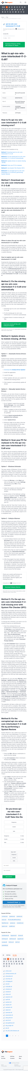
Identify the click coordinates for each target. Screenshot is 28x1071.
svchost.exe (4, 916)
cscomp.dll (4, 942)
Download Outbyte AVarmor (12, 587)
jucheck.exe (19, 916)
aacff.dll (8, 999)
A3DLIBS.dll (9, 986)
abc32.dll (8, 1020)
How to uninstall (17, 1065)
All (3, 955)
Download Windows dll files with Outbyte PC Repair (12, 44)
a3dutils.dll (9, 989)
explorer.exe (12, 916)
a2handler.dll (9, 976)
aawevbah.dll (9, 1015)
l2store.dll (20, 935)
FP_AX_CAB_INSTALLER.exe (14, 919)
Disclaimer (16, 1064)
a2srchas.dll (9, 978)
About (20, 1056)
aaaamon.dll (9, 997)
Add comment (9, 876)
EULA (5, 330)
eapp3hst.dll (20, 938)
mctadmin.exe (20, 923)
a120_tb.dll (8, 971)
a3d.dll (7, 984)
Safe (14, 831)
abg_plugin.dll (9, 1025)
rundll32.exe (12, 926)
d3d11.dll (17, 942)
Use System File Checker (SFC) (13, 168)
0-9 (3, 7)
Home (2, 17)
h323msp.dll (5, 938)
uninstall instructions (7, 906)
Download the (14, 369)
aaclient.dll (8, 1002)
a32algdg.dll (9, 981)
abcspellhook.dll (10, 1023)
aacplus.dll (8, 1004)
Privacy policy (4, 1065)
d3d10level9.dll (5, 935)
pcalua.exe (12, 923)
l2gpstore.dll (13, 935)
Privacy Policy (9, 330)
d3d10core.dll (12, 938)
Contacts (12, 1058)
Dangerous (14, 822)
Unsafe (14, 826)
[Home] (6, 2)
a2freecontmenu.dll (11, 973)
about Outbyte (17, 329)
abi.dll (7, 1028)
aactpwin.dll (9, 1007)
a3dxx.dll (8, 994)
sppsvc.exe (4, 926)
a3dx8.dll (8, 991)
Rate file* (13, 852)
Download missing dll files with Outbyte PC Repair (12, 324)
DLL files (3, 1058)
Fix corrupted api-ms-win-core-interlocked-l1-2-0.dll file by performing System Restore (13, 172)
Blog (20, 1058)
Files (7, 17)
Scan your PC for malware (11, 165)
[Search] (20, 2)
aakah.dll (8, 1010)
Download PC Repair (13, 902)
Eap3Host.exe (5, 923)
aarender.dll (9, 1012)
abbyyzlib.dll (9, 1017)
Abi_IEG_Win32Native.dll (12, 1030)
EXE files (8, 955)
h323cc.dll (11, 942)
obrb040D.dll (5, 945)
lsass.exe (4, 919)
